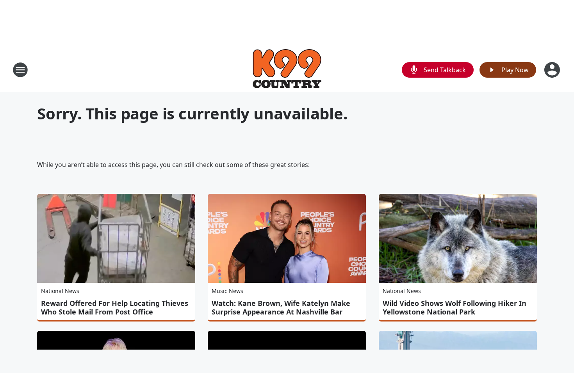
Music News (227, 291)
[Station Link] (287, 69)
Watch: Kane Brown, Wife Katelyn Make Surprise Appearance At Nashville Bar (281, 307)
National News (60, 291)
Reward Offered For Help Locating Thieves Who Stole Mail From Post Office (114, 307)
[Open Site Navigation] (20, 70)
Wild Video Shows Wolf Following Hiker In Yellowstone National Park (454, 307)
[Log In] (553, 70)
